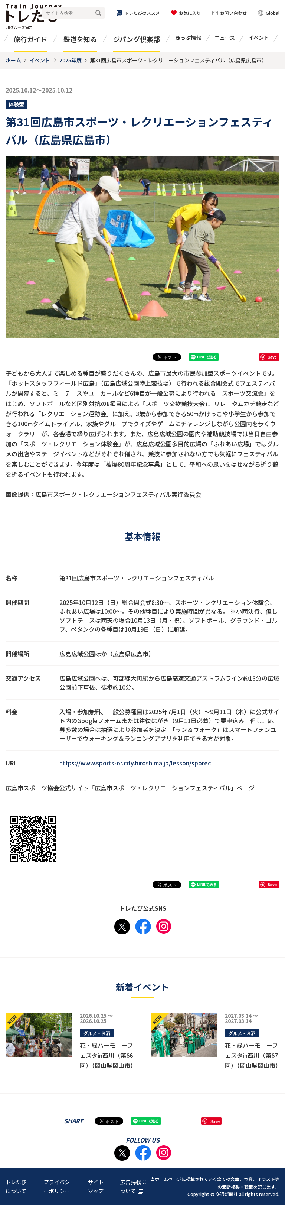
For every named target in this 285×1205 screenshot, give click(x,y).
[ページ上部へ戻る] (272, 1108)
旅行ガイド (30, 39)
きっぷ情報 (188, 37)
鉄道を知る (80, 39)
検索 (98, 13)
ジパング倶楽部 (136, 39)
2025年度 (70, 60)
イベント (258, 37)
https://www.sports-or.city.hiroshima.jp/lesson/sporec (135, 762)
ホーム (13, 60)
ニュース (224, 37)
